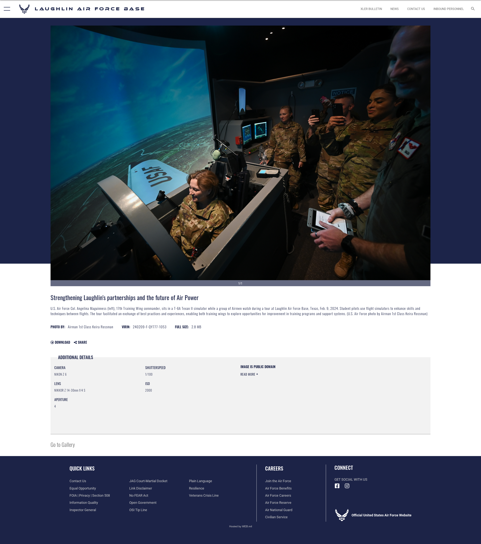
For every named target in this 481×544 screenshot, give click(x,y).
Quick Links (82, 468)
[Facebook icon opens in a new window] (337, 486)
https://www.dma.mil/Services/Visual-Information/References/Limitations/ (284, 393)
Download (62, 342)
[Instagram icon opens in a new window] (347, 486)
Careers (274, 468)
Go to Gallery (63, 444)
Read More (248, 374)
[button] (6, 9)
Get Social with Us (350, 479)
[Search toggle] (473, 9)
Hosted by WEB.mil (240, 526)
